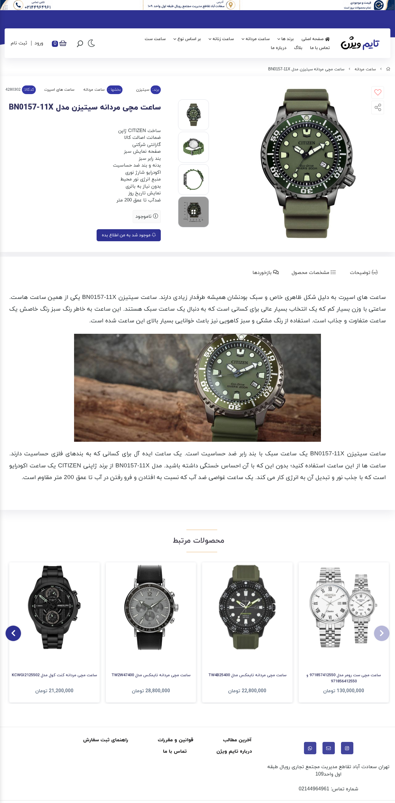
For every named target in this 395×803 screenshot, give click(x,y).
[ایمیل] (328, 748)
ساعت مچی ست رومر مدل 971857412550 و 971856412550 (343, 678)
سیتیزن (142, 90)
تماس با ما (320, 48)
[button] (381, 633)
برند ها (287, 39)
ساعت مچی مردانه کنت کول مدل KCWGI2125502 (54, 675)
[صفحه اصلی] (388, 69)
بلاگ (298, 48)
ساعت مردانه (258, 39)
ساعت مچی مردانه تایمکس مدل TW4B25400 (247, 675)
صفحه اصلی (313, 39)
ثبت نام (19, 43)
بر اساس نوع (189, 39)
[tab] (365, 273)
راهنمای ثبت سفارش (105, 740)
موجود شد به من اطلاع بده (127, 235)
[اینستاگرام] (347, 748)
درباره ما (278, 48)
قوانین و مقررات (175, 740)
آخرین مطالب (237, 740)
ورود (39, 43)
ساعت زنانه (223, 39)
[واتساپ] (310, 748)
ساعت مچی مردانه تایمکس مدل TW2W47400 (150, 675)
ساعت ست (155, 39)
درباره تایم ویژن (234, 751)
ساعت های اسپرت (59, 90)
